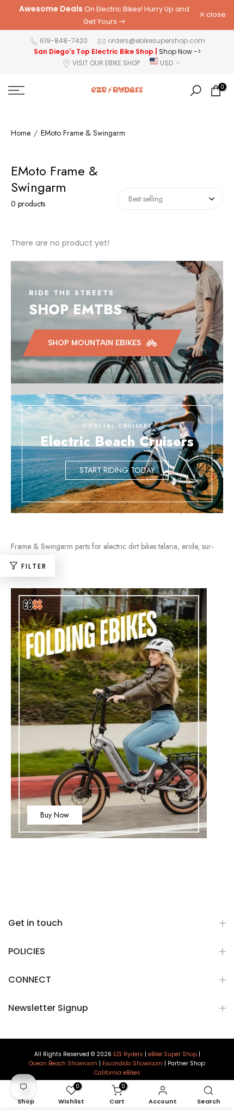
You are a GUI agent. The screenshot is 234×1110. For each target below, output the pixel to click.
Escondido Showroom (132, 1064)
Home (20, 133)
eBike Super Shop (172, 1054)
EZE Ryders (128, 1054)
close (215, 15)
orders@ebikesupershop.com (156, 40)
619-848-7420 (64, 40)
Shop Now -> (180, 51)
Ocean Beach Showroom (63, 1064)
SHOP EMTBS (75, 309)
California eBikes (117, 1073)
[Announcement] (104, 15)
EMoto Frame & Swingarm (83, 133)
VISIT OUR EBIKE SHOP (106, 63)
